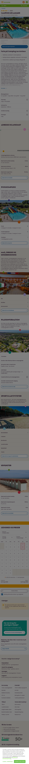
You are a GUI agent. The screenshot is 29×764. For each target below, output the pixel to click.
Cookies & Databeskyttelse (10, 758)
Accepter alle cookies (20, 761)
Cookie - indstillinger (8, 761)
